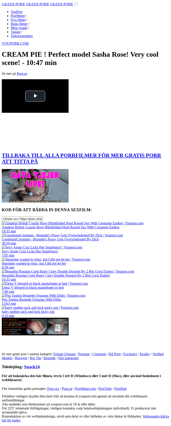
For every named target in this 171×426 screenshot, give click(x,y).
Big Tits (35, 358)
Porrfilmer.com (85, 388)
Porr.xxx (53, 388)
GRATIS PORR (13, 4)
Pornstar (84, 354)
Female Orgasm (64, 354)
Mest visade (19, 28)
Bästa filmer (19, 24)
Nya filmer (18, 20)
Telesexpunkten (22, 36)
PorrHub (120, 388)
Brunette (50, 358)
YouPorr (16, 12)
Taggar (15, 32)
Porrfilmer (18, 16)
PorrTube (105, 388)
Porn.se (22, 73)
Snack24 (32, 366)
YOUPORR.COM (15, 43)
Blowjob (21, 358)
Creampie (99, 354)
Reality (145, 354)
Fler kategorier (68, 358)
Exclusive (130, 354)
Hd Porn (115, 354)
